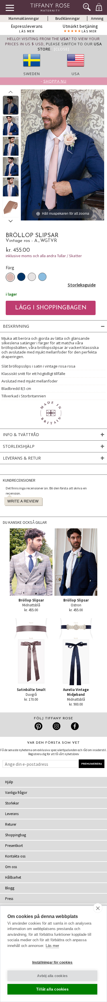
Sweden (31, 73)
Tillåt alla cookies (52, 989)
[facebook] (74, 726)
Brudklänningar (67, 18)
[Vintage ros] (10, 277)
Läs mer (52, 946)
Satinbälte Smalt (31, 689)
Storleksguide (82, 285)
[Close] (61, 49)
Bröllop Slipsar (31, 600)
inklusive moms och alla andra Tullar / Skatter (44, 255)
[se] (32, 68)
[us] (75, 68)
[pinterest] (38, 726)
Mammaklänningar (24, 18)
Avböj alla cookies (52, 976)
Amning (97, 18)
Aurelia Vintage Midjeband (76, 692)
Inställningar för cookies (52, 962)
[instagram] (56, 726)
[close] (97, 908)
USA (76, 73)
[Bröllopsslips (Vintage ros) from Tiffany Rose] (11, 105)
